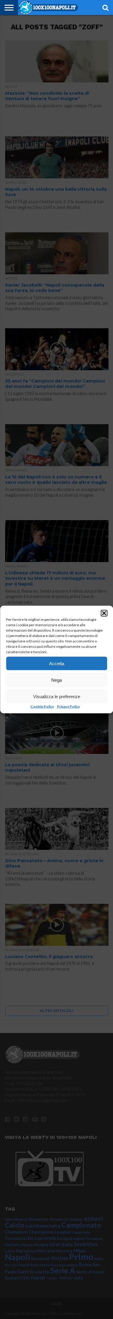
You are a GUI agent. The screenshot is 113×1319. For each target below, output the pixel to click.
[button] (104, 613)
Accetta (56, 663)
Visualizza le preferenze (56, 696)
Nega (56, 679)
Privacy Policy (68, 706)
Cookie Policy (42, 706)
